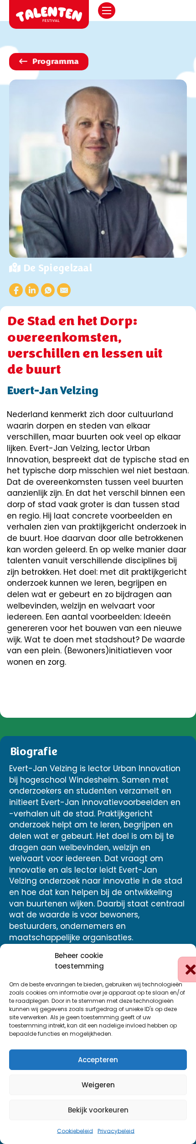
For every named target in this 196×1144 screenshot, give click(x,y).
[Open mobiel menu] (106, 10)
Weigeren (98, 1085)
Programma (55, 61)
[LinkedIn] (32, 290)
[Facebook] (16, 290)
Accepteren (98, 1060)
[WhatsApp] (48, 290)
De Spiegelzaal (57, 268)
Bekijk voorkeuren (98, 1110)
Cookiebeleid (75, 1131)
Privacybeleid (116, 1131)
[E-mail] (64, 290)
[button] (182, 961)
